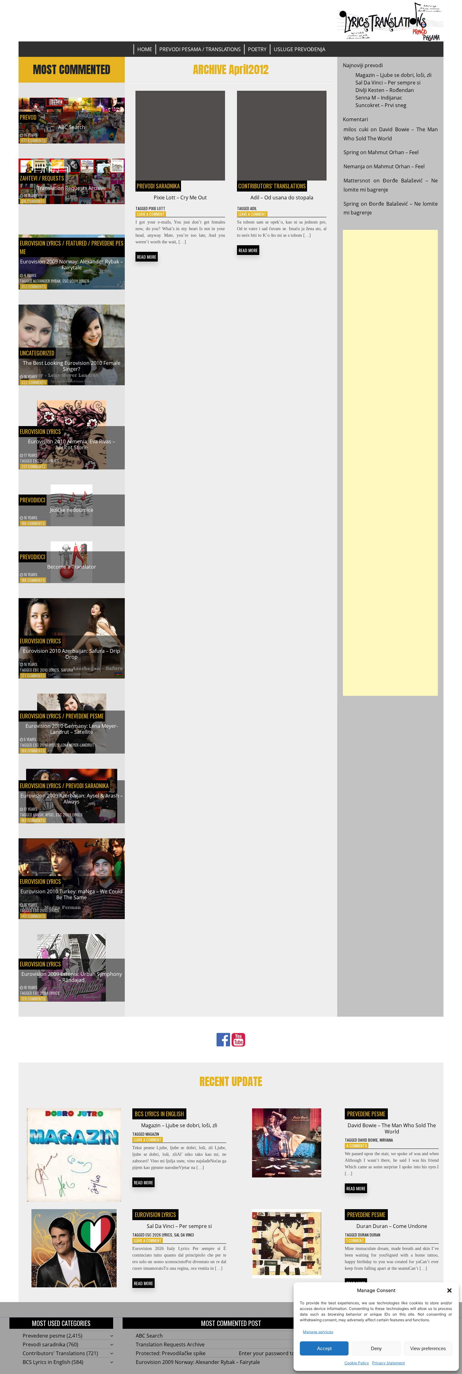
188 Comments (33, 580)
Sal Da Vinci (184, 1234)
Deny (376, 1348)
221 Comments (33, 466)
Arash (38, 814)
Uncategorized (37, 353)
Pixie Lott (157, 208)
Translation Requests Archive (71, 188)
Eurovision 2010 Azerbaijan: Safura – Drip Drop (71, 653)
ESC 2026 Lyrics (159, 1234)
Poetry (257, 49)
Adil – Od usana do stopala (281, 197)
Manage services (318, 1331)
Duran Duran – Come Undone (391, 1226)
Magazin (152, 1134)
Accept (324, 1348)
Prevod (28, 117)
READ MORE (146, 256)
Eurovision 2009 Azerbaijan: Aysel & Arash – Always (71, 798)
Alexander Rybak (47, 281)
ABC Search (71, 127)
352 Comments (33, 286)
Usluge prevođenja (299, 49)
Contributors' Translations (272, 186)
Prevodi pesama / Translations (200, 49)
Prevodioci (32, 500)
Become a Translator (71, 566)
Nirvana (386, 1140)
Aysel (49, 814)
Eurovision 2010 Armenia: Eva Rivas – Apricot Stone (71, 444)
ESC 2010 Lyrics (46, 460)
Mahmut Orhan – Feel (393, 152)
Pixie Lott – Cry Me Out (180, 197)
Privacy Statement (388, 1362)
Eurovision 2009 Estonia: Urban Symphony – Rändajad (71, 977)
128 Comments (33, 998)
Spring (351, 152)
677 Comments (33, 140)
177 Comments (33, 675)
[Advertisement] (390, 463)
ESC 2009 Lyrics (76, 281)
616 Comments (33, 201)
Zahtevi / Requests (42, 178)
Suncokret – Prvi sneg (380, 105)
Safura (67, 670)
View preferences (428, 1348)
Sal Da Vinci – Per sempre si (388, 82)
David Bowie (368, 1140)
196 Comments (33, 523)
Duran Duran (369, 1234)
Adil (253, 208)
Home (144, 49)
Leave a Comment (151, 214)
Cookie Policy (356, 1362)
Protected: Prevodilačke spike (171, 1353)
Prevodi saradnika (87, 786)
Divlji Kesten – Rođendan (384, 90)
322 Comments (33, 382)
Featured (76, 243)
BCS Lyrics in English (159, 1114)
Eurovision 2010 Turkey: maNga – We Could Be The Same (71, 894)
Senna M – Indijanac (378, 97)
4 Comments (356, 1145)
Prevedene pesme (85, 716)
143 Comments (33, 916)
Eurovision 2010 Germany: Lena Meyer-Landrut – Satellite (71, 728)
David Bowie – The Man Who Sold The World (392, 1128)
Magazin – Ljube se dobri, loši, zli (393, 75)
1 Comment (355, 1240)
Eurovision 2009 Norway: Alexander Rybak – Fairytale (71, 264)
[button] (449, 1290)
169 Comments (33, 750)
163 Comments (33, 820)
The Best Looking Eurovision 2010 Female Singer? (71, 366)
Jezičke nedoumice (71, 509)
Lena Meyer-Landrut (77, 745)
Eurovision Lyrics (40, 243)
